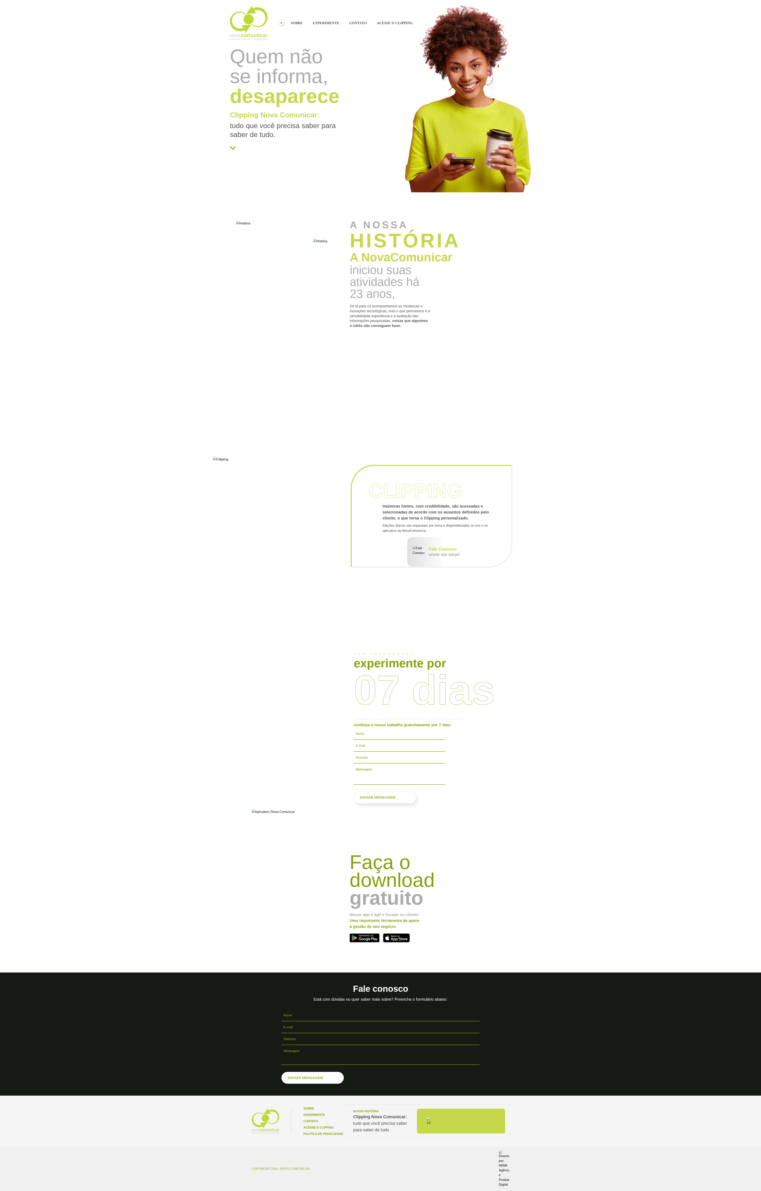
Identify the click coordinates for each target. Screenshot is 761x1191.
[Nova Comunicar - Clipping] (249, 23)
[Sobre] (287, 148)
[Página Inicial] (281, 23)
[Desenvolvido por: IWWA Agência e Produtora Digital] (504, 1169)
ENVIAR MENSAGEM (377, 797)
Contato (358, 23)
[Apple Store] (396, 937)
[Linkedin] (429, 1121)
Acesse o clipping (395, 23)
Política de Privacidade (323, 1133)
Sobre (297, 23)
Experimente (326, 23)
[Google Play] (365, 937)
